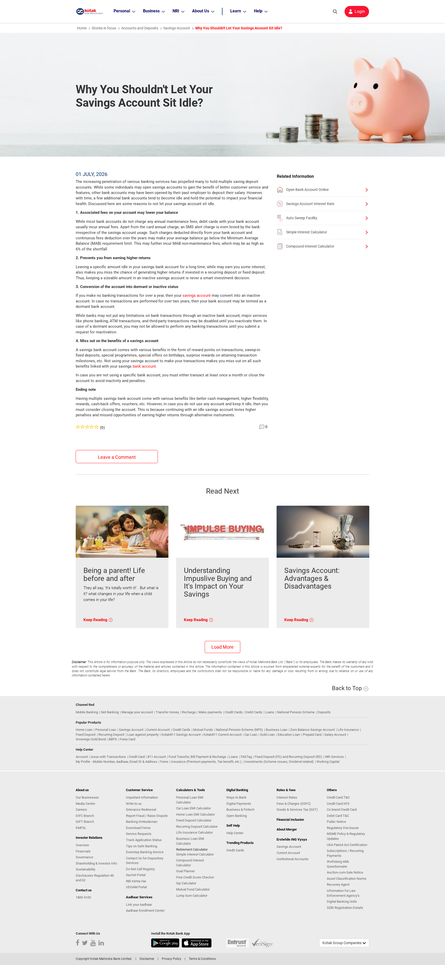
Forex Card (127, 739)
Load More (222, 647)
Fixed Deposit (86, 735)
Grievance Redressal (141, 809)
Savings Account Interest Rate (310, 204)
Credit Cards (234, 712)
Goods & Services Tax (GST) (297, 809)
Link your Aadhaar (139, 905)
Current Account (158, 730)
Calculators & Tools (190, 790)
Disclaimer (147, 959)
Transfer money (167, 712)
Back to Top (347, 688)
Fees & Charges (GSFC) (294, 804)
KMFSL (81, 828)
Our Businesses (87, 797)
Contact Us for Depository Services (144, 860)
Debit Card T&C (338, 816)
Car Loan (250, 735)
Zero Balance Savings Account (312, 730)
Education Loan (289, 735)
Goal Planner (185, 871)
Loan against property (143, 735)
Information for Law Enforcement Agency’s (343, 893)
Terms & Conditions (202, 959)
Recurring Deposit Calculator (197, 826)
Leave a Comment (117, 457)
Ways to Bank (236, 797)
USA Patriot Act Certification (347, 845)
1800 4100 (83, 897)
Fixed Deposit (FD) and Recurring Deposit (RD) (288, 757)
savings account (197, 295)
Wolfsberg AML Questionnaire (338, 864)
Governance (84, 857)
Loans (269, 712)
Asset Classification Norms (346, 879)
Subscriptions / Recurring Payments (345, 853)
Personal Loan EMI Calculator (189, 799)
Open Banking (236, 816)
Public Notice (336, 822)
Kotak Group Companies (342, 943)
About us (82, 790)
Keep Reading (95, 619)
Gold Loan (267, 735)
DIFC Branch (85, 816)
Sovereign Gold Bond (91, 739)
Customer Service (139, 790)
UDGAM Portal (136, 887)
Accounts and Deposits (139, 28)
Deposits (324, 712)
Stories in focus (104, 28)
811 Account (157, 757)
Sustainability (85, 869)
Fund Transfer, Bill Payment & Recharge (197, 757)
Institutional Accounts (293, 859)
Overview (82, 845)
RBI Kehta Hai (136, 881)
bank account (144, 366)
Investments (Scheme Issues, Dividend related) (279, 762)
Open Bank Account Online (307, 190)
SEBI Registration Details (345, 908)
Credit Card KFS (338, 804)
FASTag (246, 757)
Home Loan (84, 730)
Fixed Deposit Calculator (193, 820)
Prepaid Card (312, 735)
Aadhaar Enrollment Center (145, 910)
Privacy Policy (171, 959)
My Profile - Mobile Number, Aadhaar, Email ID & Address (116, 762)
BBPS (113, 739)
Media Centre (85, 804)
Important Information (142, 797)
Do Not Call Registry (140, 869)
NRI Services (334, 757)
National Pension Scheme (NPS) (239, 730)
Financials (83, 851)
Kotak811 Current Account (222, 735)
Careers (81, 809)
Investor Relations (89, 838)
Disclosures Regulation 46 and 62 (95, 878)
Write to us (134, 804)
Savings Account (176, 28)
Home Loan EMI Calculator (195, 814)
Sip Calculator (186, 883)
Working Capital (327, 762)
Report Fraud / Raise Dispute (147, 816)
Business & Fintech (240, 809)
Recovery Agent (338, 884)
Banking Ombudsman (141, 822)
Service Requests (138, 834)
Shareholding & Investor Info (96, 863)
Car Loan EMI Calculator (193, 808)
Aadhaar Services (139, 897)
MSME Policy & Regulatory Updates (346, 836)
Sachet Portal (136, 875)
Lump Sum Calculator (191, 896)
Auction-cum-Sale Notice (345, 872)
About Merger (287, 829)
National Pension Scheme (296, 712)
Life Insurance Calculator (194, 832)
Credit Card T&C (338, 797)
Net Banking (110, 712)
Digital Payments (238, 804)
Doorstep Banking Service (145, 852)
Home (82, 28)
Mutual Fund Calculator (193, 889)
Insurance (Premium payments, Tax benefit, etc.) (206, 762)
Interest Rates (287, 797)
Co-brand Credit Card (342, 809)
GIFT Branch (85, 822)
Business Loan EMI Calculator (190, 841)
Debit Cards (253, 712)
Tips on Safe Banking (141, 846)
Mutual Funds (203, 730)
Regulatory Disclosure (343, 828)
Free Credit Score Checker (195, 877)
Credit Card (137, 757)
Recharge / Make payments (202, 712)
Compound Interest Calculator (310, 246)
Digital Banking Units (342, 901)
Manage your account (137, 712)
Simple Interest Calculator (306, 232)
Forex (164, 762)
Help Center (234, 833)
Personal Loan (105, 730)
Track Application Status (144, 840)
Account (82, 757)
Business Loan (276, 730)
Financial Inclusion (290, 820)
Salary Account (335, 735)
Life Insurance (348, 730)
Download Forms (138, 828)
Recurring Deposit (111, 735)
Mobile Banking (87, 712)
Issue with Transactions (108, 757)
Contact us (84, 890)
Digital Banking (237, 790)
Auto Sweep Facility (301, 218)
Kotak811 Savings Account (181, 735)
